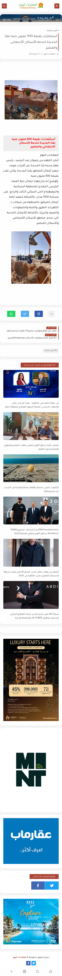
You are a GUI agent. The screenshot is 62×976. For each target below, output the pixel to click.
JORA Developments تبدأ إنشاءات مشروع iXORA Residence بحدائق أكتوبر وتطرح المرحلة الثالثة (35, 532)
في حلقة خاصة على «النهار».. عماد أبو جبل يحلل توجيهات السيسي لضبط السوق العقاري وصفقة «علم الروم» (32, 405)
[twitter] (52, 885)
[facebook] (38, 885)
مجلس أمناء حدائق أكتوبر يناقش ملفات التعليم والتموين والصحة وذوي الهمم (31, 447)
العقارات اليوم (19, 958)
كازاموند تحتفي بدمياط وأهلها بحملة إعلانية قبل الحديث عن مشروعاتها (31, 489)
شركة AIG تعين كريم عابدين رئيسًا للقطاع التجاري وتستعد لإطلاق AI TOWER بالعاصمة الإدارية (34, 616)
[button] (39, 314)
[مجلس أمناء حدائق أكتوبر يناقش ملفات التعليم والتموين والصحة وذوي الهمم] (31, 426)
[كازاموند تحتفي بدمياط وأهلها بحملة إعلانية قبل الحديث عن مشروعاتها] (31, 468)
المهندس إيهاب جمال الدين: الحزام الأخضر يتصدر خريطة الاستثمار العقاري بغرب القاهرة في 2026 (31, 574)
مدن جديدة (52, 31)
